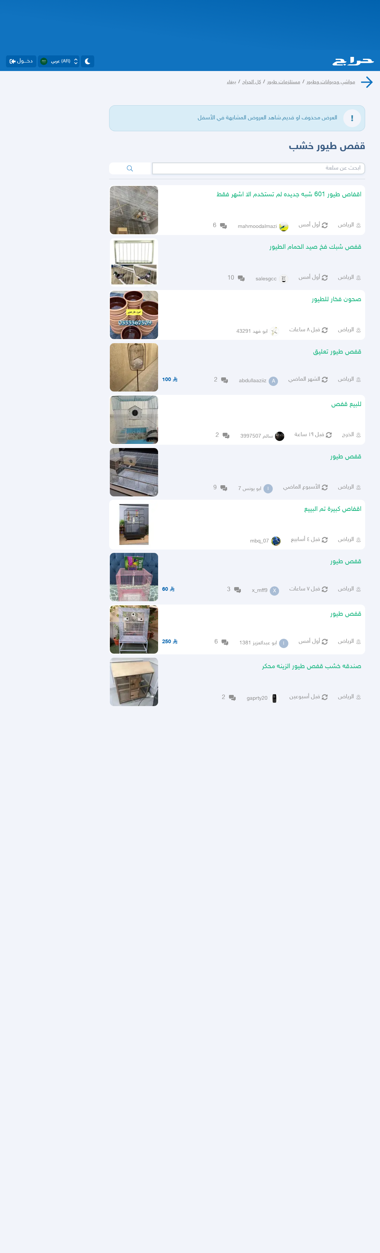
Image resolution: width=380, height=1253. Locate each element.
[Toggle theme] (87, 61)
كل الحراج (251, 82)
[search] (130, 168)
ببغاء (231, 82)
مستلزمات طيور (283, 82)
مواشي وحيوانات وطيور (331, 82)
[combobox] (259, 168)
